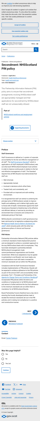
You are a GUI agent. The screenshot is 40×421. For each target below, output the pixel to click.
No (6, 359)
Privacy (31, 397)
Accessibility (5, 393)
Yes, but (8, 363)
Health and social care (12, 80)
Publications (11, 56)
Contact (21, 393)
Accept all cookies (20, 25)
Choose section (8, 141)
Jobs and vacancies (20, 397)
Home (3, 56)
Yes (6, 354)
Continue (6, 370)
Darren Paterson (11, 338)
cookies (9, 3)
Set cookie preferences (20, 36)
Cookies (28, 393)
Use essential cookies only (20, 31)
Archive (14, 393)
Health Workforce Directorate (17, 78)
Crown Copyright (7, 397)
